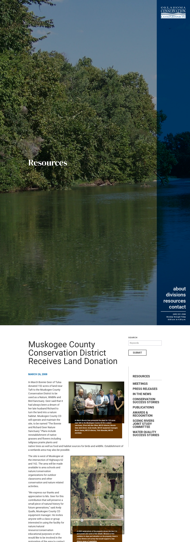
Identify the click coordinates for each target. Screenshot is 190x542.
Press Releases (145, 388)
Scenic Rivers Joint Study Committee (143, 423)
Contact (177, 307)
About (179, 289)
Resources (174, 301)
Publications (143, 407)
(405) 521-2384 (179, 314)
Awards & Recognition (143, 414)
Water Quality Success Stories (146, 434)
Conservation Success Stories (146, 401)
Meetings (140, 383)
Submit (137, 352)
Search (133, 337)
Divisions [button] (176, 295)
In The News (142, 394)
